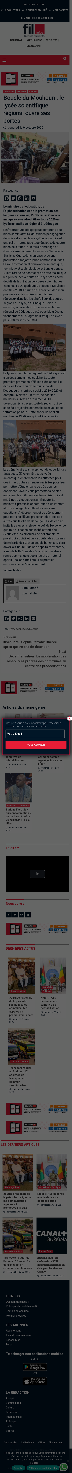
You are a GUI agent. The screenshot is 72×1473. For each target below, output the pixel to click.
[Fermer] (69, 718)
